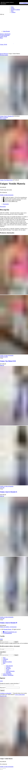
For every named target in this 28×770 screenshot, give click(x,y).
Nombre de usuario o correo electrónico (10, 683)
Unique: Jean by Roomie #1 (8, 492)
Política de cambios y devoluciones (8, 626)
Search (16, 641)
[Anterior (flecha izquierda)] (0, 769)
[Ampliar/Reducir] (5, 768)
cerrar (1, 639)
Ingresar (2, 690)
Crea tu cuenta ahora (20, 694)
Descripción (3, 206)
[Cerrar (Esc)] (0, 768)
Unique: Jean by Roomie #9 (8, 622)
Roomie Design (7, 629)
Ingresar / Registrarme (8, 675)
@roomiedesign (8, 633)
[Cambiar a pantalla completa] (3, 768)
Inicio (1, 53)
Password (2, 687)
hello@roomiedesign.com (10, 632)
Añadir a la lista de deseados (6, 486)
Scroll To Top (3, 696)
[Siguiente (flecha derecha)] (2, 769)
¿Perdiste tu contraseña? (5, 693)
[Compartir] (2, 768)
